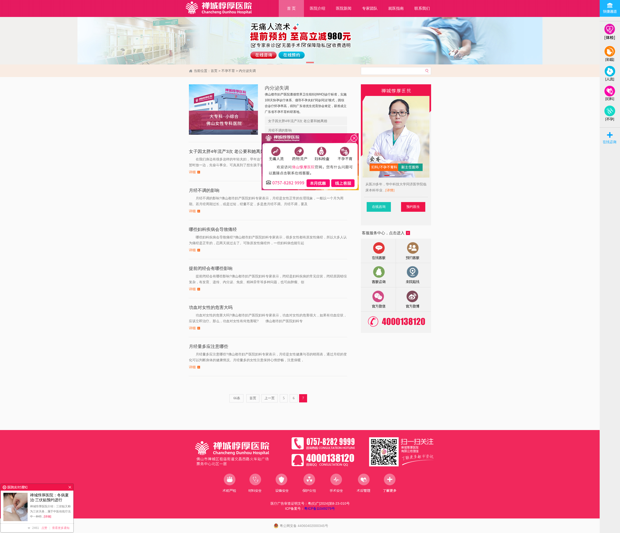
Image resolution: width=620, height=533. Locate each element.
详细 (192, 172)
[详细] (47, 516)
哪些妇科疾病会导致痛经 (213, 229)
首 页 (291, 8)
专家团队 (370, 8)
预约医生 (413, 207)
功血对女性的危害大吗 (210, 307)
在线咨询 (379, 207)
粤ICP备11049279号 (319, 508)
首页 (214, 71)
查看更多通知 (61, 528)
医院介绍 (317, 8)
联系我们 (422, 8)
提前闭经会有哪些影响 (210, 268)
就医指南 (396, 8)
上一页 (269, 398)
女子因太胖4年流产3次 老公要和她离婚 (297, 121)
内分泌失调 (247, 71)
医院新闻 (343, 8)
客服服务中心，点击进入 (383, 233)
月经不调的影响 (280, 130)
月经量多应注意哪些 (208, 346)
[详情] (390, 190)
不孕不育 (228, 71)
